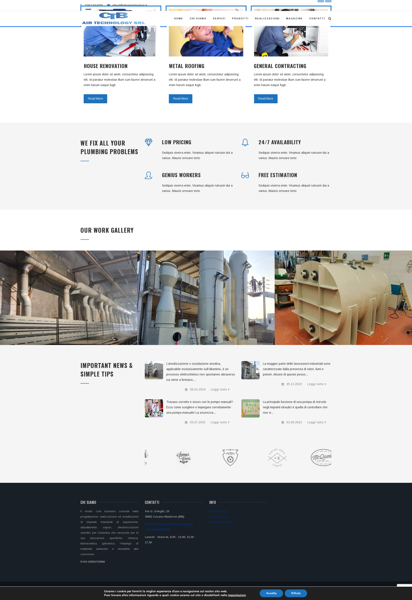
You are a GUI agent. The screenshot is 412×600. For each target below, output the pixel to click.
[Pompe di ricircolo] (250, 408)
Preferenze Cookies (221, 522)
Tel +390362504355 (157, 529)
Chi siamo (198, 18)
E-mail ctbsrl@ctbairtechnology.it (169, 524)
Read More (95, 98)
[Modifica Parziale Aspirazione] (64, 303)
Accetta (271, 593)
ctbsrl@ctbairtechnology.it (129, 5)
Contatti (317, 18)
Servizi (219, 18)
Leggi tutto (219, 389)
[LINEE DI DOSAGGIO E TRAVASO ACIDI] (154, 408)
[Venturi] (201, 303)
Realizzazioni (267, 18)
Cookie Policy (218, 516)
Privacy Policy (218, 511)
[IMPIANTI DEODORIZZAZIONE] (250, 370)
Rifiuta (296, 593)
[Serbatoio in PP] (338, 303)
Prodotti (240, 18)
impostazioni (237, 595)
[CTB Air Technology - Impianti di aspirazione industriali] (114, 18)
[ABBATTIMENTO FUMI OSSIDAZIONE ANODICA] (154, 370)
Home (178, 18)
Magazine (294, 18)
